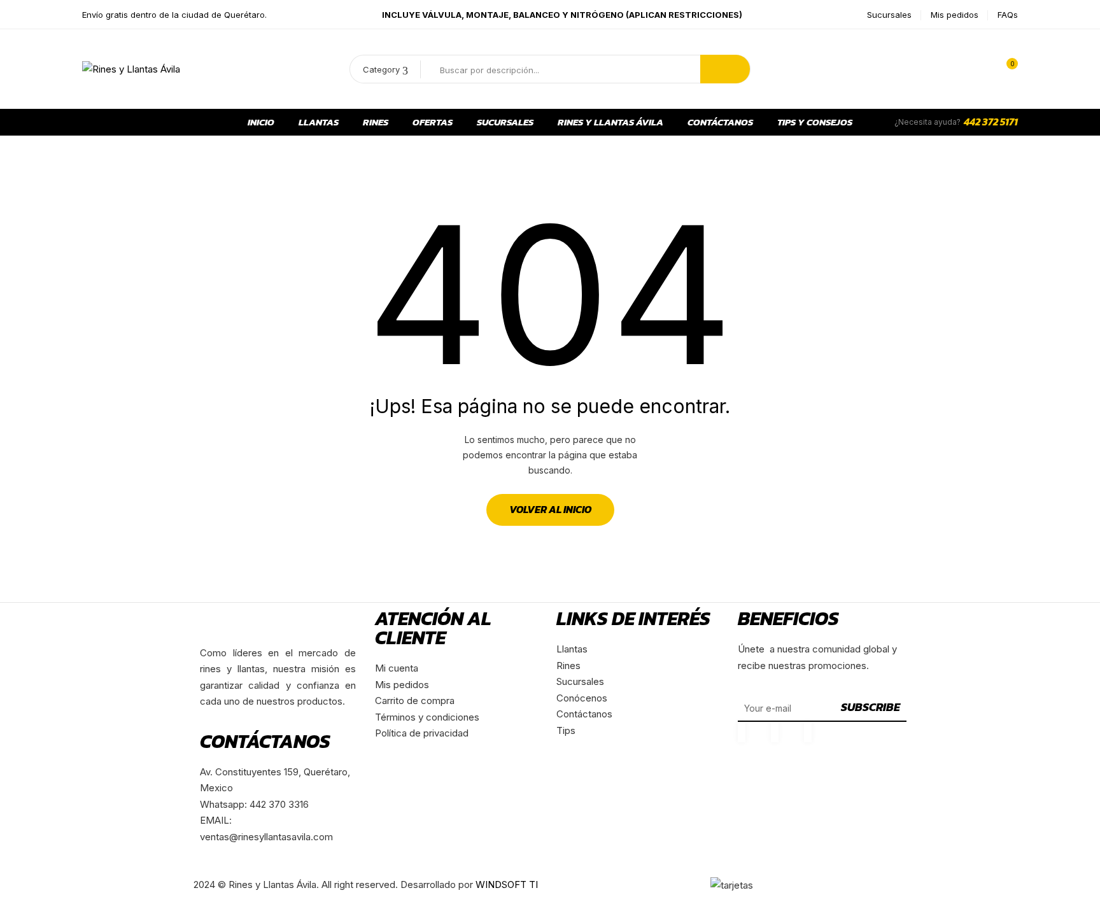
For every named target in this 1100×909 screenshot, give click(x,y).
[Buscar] (725, 69)
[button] (1005, 69)
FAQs (1008, 15)
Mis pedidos (954, 15)
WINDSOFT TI (507, 884)
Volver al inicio (550, 509)
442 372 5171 (991, 121)
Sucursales (889, 15)
